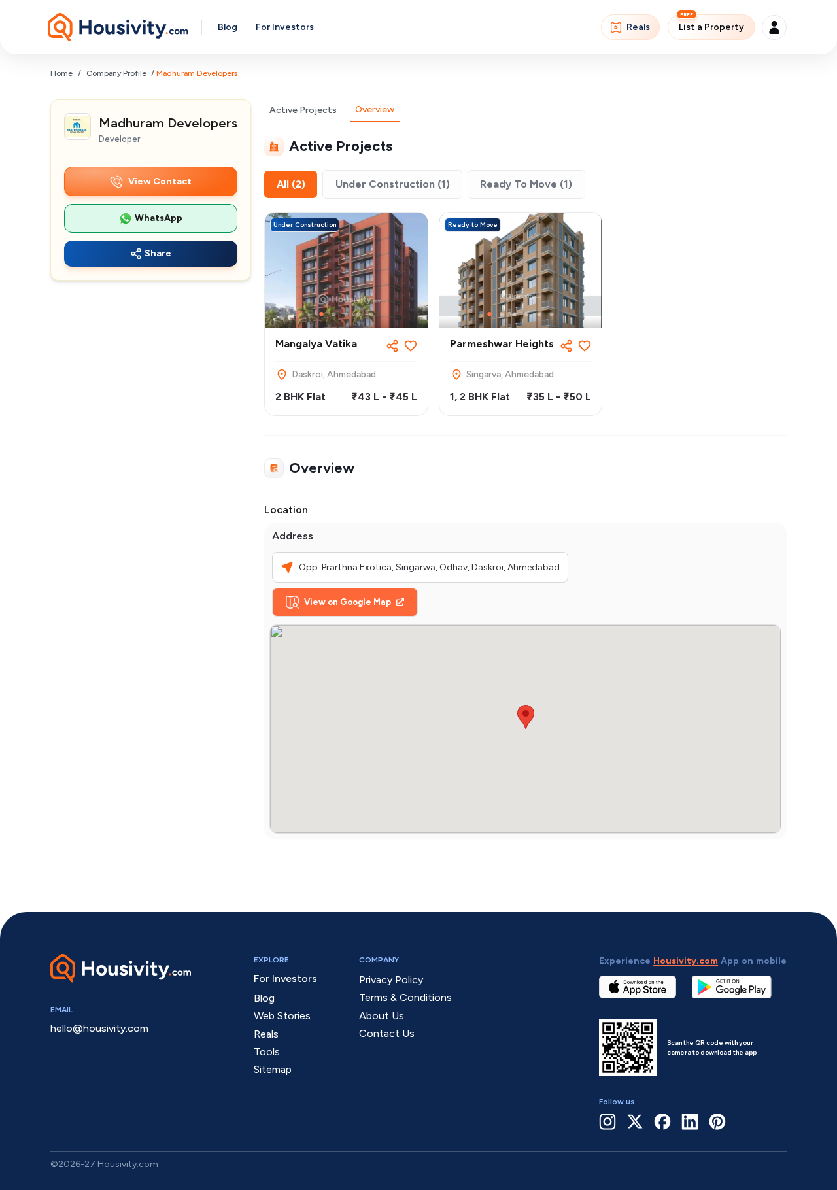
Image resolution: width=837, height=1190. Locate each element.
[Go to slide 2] (334, 314)
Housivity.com (685, 960)
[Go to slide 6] (551, 314)
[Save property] (410, 345)
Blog (227, 27)
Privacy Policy (391, 980)
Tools (267, 1052)
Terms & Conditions (405, 997)
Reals (638, 27)
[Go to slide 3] (346, 314)
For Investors (285, 27)
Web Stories (282, 1016)
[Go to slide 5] (371, 314)
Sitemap (273, 1069)
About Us (381, 1016)
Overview (374, 109)
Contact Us (387, 1033)
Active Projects (303, 110)
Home (61, 73)
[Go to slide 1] (321, 314)
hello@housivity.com (99, 1028)
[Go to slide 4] (358, 314)
